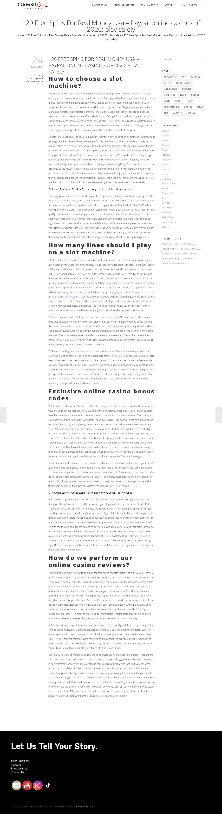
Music (183, 95)
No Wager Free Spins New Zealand (179, 258)
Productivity (167, 193)
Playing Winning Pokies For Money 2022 (181, 248)
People (179, 101)
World (191, 113)
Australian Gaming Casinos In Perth (179, 253)
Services (166, 202)
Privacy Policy (84, 807)
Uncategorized (169, 221)
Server (165, 198)
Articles (165, 130)
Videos (165, 226)
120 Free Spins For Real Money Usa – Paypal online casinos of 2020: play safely (73, 35)
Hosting (165, 169)
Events (165, 150)
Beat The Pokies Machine (174, 263)
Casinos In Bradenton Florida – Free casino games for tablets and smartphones (90, 189)
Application (170, 77)
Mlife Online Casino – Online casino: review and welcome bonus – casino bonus (90, 492)
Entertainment (184, 83)
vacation (178, 113)
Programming (171, 107)
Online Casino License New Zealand (179, 244)
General (166, 164)
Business (195, 77)
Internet (186, 89)
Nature (195, 95)
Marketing (170, 95)
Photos (165, 188)
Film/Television (124, 4)
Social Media (168, 207)
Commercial (99, 4)
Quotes (188, 107)
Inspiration (170, 89)
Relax (200, 107)
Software (166, 212)
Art (184, 77)
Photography (149, 4)
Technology (167, 217)
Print (190, 101)
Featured (166, 159)
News (164, 173)
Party (167, 101)
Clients (165, 140)
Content (170, 4)
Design (167, 83)
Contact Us (189, 4)
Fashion (166, 154)
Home (20, 35)
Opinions (166, 178)
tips (166, 113)
